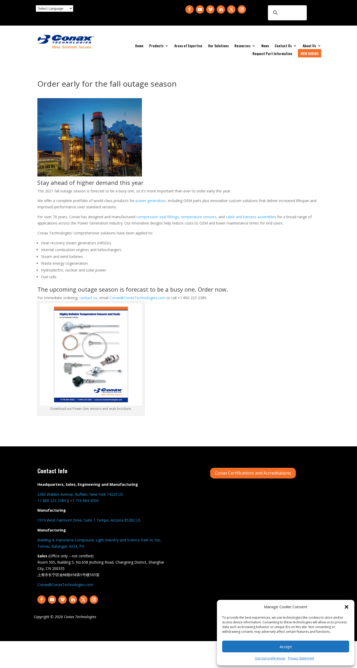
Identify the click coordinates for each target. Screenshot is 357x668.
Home (139, 46)
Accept (286, 646)
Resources (242, 46)
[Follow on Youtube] (200, 9)
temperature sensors (198, 216)
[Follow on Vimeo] (210, 9)
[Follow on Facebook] (189, 9)
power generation (151, 200)
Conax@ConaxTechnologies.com (137, 297)
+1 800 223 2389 (51, 500)
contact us (88, 297)
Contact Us (283, 46)
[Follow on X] (231, 9)
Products (156, 46)
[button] (346, 607)
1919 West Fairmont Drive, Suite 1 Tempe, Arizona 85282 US (89, 520)
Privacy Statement (301, 658)
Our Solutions (218, 46)
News (265, 46)
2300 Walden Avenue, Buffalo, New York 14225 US (80, 494)
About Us (309, 46)
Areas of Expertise (188, 46)
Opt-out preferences (270, 658)
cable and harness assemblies (251, 216)
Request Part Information (272, 54)
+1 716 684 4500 (84, 500)
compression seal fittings (157, 216)
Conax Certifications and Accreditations (253, 473)
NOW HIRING (310, 53)
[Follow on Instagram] (242, 9)
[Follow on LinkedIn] (221, 9)
